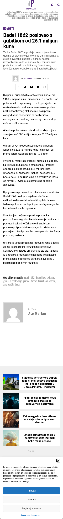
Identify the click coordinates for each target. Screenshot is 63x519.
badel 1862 (29, 277)
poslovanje (17, 281)
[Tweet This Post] (25, 87)
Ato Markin (28, 78)
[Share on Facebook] (18, 87)
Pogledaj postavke (31, 508)
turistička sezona (46, 281)
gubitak (7, 281)
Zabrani (32, 499)
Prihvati (32, 490)
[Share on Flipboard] (31, 87)
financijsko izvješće (45, 277)
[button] (58, 460)
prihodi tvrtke (30, 281)
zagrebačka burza (11, 284)
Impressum (25, 515)
